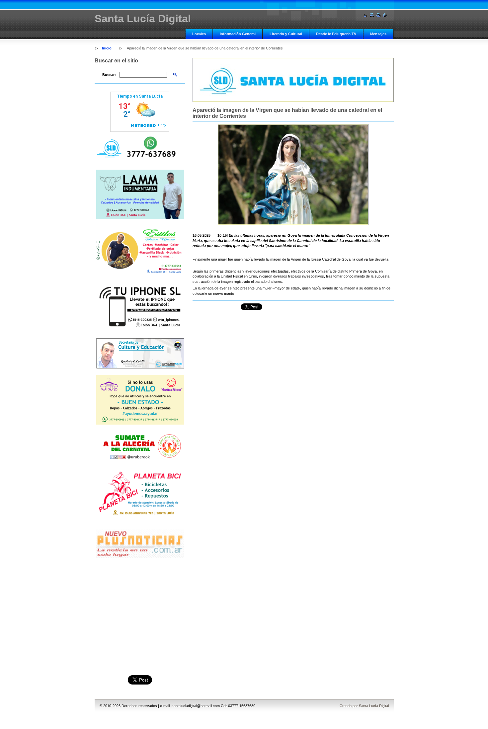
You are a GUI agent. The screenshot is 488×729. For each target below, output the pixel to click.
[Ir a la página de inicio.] (365, 15)
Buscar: (109, 75)
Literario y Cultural (286, 34)
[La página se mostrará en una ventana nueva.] (293, 174)
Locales (199, 34)
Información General (238, 34)
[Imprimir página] (378, 15)
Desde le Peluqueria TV (336, 34)
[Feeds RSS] (385, 15)
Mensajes (378, 34)
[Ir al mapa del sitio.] (372, 15)
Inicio (107, 48)
